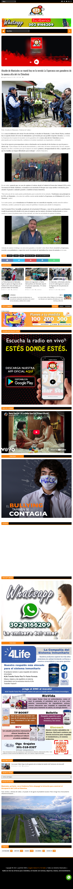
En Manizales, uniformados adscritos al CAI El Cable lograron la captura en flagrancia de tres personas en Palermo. (59, 284)
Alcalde (10, 255)
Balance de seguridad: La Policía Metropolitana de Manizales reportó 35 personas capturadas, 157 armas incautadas (35, 284)
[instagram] (71, 1)
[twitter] (64, 1)
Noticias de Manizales (42, 255)
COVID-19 (49, 851)
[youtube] (67, 1)
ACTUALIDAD (5, 851)
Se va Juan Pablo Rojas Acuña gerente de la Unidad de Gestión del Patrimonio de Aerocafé (37, 764)
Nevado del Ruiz (29, 255)
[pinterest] (69, 1)
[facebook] (62, 1)
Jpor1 (21, 255)
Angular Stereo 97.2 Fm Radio (37, 868)
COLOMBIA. (38, 851)
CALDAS (16, 255)
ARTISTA (16, 851)
